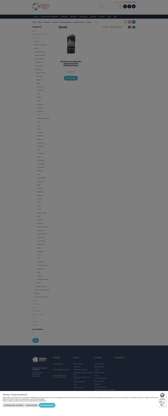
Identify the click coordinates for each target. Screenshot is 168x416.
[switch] (162, 405)
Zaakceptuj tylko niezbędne (13, 405)
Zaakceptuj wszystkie (47, 405)
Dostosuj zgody (31, 405)
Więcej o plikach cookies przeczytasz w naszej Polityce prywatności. (25, 401)
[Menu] (165, 393)
